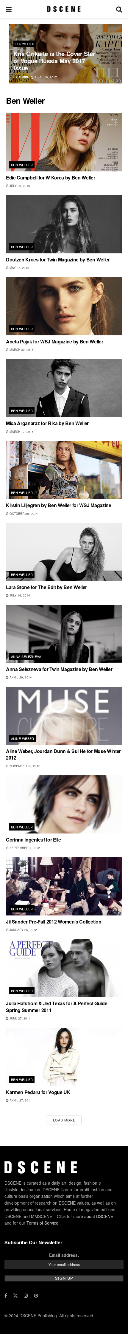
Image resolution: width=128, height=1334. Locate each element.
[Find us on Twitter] (15, 1296)
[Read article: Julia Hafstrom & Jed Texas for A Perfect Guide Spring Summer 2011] (64, 968)
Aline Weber (22, 738)
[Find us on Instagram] (26, 1296)
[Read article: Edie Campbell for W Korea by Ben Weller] (64, 142)
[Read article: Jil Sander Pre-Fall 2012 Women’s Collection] (64, 886)
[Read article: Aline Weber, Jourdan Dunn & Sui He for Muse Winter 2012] (64, 716)
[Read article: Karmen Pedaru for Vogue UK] (64, 1057)
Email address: (64, 1255)
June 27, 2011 (20, 1018)
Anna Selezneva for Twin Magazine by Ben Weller (59, 669)
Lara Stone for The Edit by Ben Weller (46, 587)
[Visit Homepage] (64, 9)
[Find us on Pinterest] (36, 1296)
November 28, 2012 (24, 766)
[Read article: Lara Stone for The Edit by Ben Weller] (64, 552)
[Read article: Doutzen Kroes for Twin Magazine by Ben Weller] (64, 224)
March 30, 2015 (21, 350)
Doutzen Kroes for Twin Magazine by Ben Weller (58, 259)
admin (23, 77)
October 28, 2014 (23, 514)
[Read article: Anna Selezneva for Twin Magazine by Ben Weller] (64, 634)
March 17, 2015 (21, 432)
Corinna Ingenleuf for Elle (33, 839)
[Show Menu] (9, 9)
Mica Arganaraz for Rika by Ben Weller (47, 423)
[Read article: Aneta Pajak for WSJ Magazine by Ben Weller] (64, 306)
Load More (64, 1120)
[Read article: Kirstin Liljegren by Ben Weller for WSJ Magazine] (64, 470)
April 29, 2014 (20, 677)
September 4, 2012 (24, 848)
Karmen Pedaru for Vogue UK (38, 1092)
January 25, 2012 (23, 930)
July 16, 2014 (19, 595)
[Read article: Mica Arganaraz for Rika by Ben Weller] (64, 388)
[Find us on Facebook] (5, 1296)
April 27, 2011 (20, 1100)
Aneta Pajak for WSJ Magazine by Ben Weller (54, 341)
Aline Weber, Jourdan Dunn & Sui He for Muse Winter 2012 (63, 754)
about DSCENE (98, 1216)
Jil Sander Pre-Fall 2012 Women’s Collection (53, 921)
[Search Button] (119, 9)
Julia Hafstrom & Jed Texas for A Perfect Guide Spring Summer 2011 (56, 1006)
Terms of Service (42, 1223)
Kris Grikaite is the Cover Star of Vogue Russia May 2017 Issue (54, 60)
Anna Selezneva (26, 656)
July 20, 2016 (19, 186)
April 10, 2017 (45, 77)
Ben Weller (25, 44)
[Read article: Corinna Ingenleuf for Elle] (64, 804)
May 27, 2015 (19, 268)
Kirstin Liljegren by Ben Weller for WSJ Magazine (58, 505)
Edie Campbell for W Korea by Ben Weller (50, 177)
